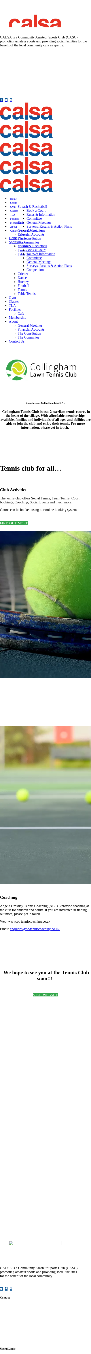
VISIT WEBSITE (45, 995)
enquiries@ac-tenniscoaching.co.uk (34, 929)
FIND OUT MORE (14, 523)
